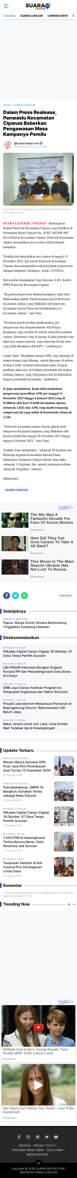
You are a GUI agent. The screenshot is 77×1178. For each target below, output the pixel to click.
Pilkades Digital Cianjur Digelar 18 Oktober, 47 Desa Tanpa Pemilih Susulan (37, 653)
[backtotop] (38, 1164)
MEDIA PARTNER (37, 1154)
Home (7, 105)
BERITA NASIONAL (17, 758)
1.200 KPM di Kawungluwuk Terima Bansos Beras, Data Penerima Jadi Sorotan (24, 842)
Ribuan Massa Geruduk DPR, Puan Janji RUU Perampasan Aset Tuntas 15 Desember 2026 (27, 766)
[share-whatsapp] (24, 595)
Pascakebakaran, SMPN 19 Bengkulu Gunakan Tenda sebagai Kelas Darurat (23, 791)
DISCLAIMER (55, 1150)
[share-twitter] (15, 595)
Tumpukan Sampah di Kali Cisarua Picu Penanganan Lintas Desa (22, 867)
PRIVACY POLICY (45, 1145)
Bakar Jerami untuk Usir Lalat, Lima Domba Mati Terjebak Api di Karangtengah (35, 726)
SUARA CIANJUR (31, 15)
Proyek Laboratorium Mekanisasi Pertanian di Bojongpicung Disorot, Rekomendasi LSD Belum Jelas (37, 708)
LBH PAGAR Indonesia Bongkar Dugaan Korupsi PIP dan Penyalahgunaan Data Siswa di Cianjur (36, 671)
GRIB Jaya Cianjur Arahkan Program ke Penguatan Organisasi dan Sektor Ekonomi (35, 690)
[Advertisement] (38, 59)
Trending (9, 15)
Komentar (65, 595)
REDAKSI (25, 1145)
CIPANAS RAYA (58, 15)
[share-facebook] (6, 595)
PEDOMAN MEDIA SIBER (28, 1150)
